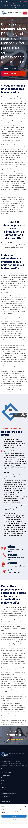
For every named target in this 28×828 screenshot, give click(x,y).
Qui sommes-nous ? (6, 772)
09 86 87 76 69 (17, 740)
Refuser (14, 819)
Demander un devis (6, 791)
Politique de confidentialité (18, 825)
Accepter (14, 816)
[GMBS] (12, 13)
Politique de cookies (8, 825)
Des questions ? (5, 778)
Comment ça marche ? (7, 775)
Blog (2, 780)
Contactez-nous (5, 796)
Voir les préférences (14, 823)
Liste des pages (5, 801)
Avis (2, 783)
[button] (26, 806)
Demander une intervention (8, 793)
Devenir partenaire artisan (8, 799)
